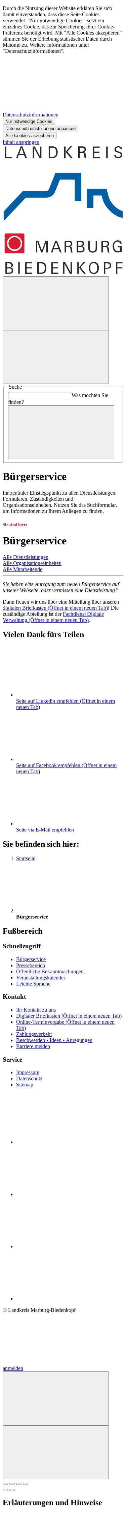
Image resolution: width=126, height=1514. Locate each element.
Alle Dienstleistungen (25, 557)
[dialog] (63, 72)
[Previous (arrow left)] (5, 1490)
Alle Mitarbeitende (22, 569)
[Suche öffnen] (56, 303)
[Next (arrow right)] (12, 1490)
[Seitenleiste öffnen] (56, 357)
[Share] (12, 1484)
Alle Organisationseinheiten (32, 563)
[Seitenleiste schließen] (56, 1452)
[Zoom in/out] (25, 1484)
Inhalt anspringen (21, 142)
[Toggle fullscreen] (19, 1484)
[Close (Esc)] (5, 1484)
